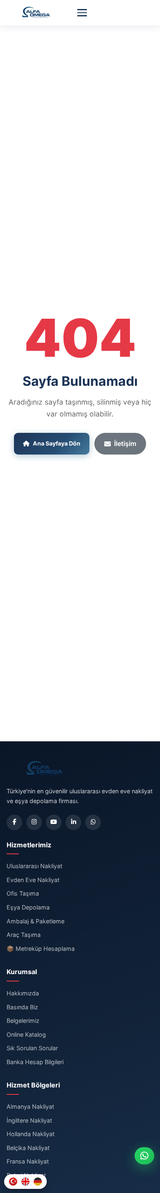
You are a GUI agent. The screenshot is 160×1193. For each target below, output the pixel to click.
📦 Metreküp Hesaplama (41, 948)
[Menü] (82, 13)
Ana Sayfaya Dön (56, 443)
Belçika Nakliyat (28, 1147)
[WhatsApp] (93, 822)
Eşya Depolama (28, 907)
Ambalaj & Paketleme (35, 921)
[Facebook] (14, 822)
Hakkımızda (23, 993)
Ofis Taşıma (23, 893)
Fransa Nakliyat (28, 1161)
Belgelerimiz (23, 1020)
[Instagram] (34, 822)
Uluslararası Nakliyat (34, 865)
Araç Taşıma (24, 934)
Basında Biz (22, 1007)
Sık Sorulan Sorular (32, 1047)
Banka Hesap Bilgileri (35, 1061)
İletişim (125, 443)
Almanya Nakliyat (30, 1106)
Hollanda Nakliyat (31, 1133)
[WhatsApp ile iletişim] (144, 1155)
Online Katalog (26, 1034)
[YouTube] (54, 822)
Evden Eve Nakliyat (33, 879)
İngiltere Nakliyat (29, 1120)
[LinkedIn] (73, 822)
